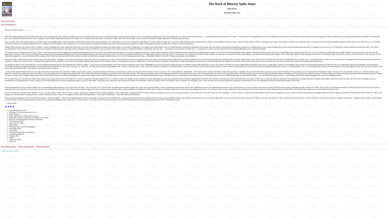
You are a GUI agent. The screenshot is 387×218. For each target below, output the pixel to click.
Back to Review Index (8, 21)
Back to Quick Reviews (8, 24)
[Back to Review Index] (8, 146)
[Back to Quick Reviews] (26, 146)
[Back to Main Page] (43, 146)
